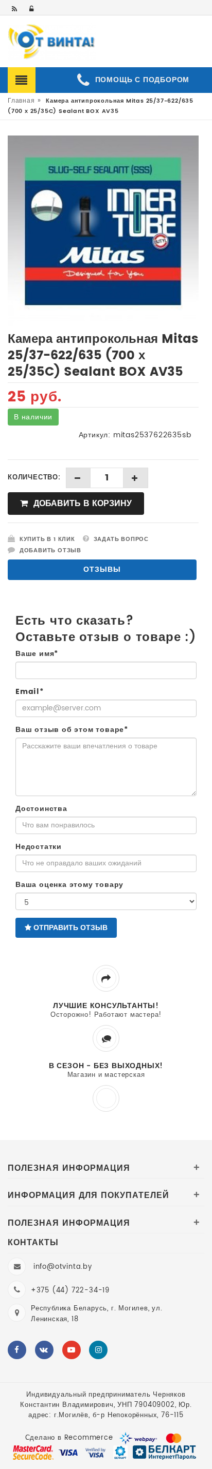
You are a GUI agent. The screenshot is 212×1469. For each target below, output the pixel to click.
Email (29, 692)
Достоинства (41, 809)
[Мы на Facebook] (17, 1350)
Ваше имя (36, 654)
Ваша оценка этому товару (69, 885)
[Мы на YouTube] (71, 1350)
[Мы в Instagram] (98, 1350)
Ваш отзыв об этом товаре (71, 730)
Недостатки (38, 847)
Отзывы (102, 569)
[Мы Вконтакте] (44, 1350)
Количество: (34, 478)
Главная (21, 101)
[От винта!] (52, 42)
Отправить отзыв (69, 928)
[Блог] (15, 9)
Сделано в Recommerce (69, 1438)
